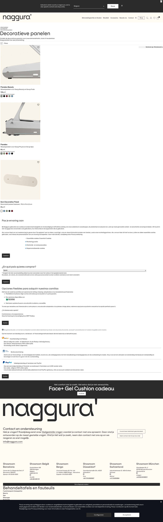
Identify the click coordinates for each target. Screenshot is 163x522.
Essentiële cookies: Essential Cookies (39, 238)
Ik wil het (81, 393)
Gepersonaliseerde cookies (36, 248)
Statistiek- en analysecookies (37, 245)
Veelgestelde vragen (52, 432)
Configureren (99, 515)
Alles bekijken (4, 27)
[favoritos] (154, 18)
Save (113, 6)
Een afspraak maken (81, 484)
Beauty (5, 493)
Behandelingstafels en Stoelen (92, 18)
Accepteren (127, 515)
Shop (141, 18)
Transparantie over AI (72, 509)
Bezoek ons (123, 18)
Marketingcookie (32, 241)
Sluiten (5, 323)
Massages (6, 497)
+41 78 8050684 (114, 478)
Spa (4, 495)
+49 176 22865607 (88, 478)
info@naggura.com (13, 441)
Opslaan (6, 255)
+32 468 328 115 (34, 479)
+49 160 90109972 (141, 477)
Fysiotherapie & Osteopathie (12, 491)
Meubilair (106, 18)
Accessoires (114, 18)
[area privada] (151, 18)
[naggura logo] (17, 17)
